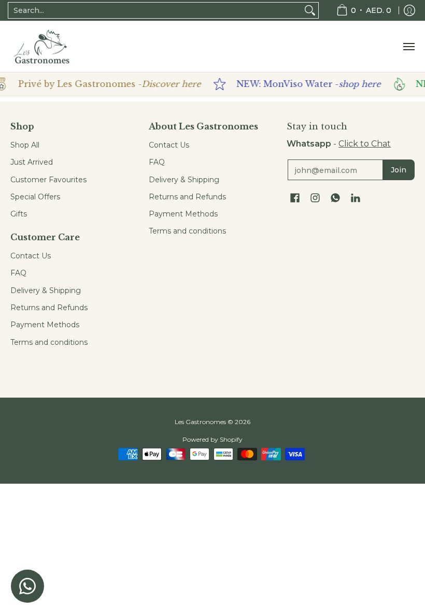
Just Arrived (31, 162)
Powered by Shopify (212, 439)
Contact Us (30, 255)
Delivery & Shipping (45, 290)
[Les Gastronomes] (41, 46)
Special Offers (35, 196)
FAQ (18, 273)
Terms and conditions (49, 342)
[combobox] (155, 10)
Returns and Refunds (49, 307)
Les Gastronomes (200, 422)
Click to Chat (364, 144)
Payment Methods (44, 324)
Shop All (24, 145)
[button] (295, 198)
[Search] (310, 10)
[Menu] (408, 46)
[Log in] (409, 10)
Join (398, 169)
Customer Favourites (48, 179)
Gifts (18, 214)
